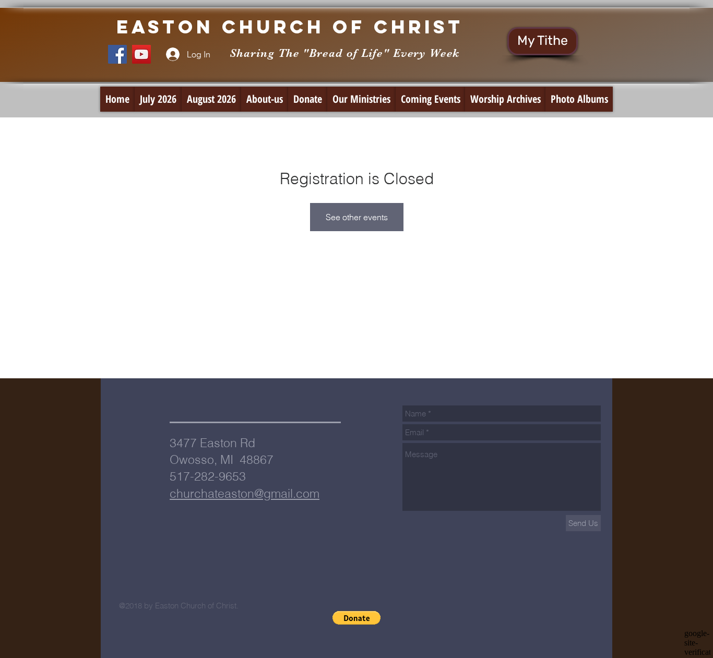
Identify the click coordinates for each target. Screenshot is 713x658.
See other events (357, 217)
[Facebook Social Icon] (117, 54)
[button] (356, 618)
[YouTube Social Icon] (141, 54)
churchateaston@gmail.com (244, 493)
